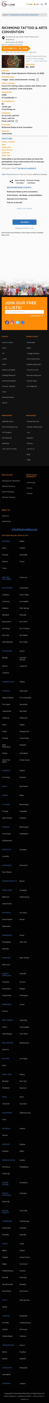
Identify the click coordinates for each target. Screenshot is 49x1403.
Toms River (24, 1034)
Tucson (22, 561)
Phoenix (22, 548)
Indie (4, 392)
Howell (22, 919)
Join (4, 174)
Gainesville (23, 704)
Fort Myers (6, 704)
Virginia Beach (7, 1336)
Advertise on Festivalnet (11, 481)
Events (5, 336)
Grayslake (23, 811)
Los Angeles (24, 601)
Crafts (4, 359)
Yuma (4, 568)
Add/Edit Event (7, 421)
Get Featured (7, 438)
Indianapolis (24, 834)
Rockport (23, 1284)
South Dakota (5, 1212)
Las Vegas (23, 1059)
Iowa (4, 786)
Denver (5, 666)
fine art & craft (32, 370)
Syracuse (23, 1088)
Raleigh (22, 989)
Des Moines (24, 786)
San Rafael (23, 635)
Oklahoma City (25, 1113)
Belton (4, 1250)
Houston (23, 1271)
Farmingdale (24, 1027)
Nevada (5, 1059)
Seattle (4, 1359)
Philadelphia (24, 1167)
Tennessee (7, 1221)
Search (4, 403)
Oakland (5, 608)
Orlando (5, 738)
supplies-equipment (34, 364)
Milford (22, 682)
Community (31, 482)
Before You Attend (24, 208)
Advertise (5, 443)
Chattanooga (24, 1221)
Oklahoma (7, 1113)
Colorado (7, 651)
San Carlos (23, 622)
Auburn (22, 1345)
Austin (22, 1244)
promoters (7, 415)
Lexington (23, 850)
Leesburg (5, 718)
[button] (37, 79)
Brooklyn (5, 1081)
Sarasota (23, 745)
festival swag (32, 381)
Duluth (22, 935)
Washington (8, 1345)
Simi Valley (24, 642)
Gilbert (22, 541)
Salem (22, 1151)
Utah (4, 1300)
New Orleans (7, 872)
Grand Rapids (7, 919)
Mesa (4, 548)
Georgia (6, 771)
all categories (32, 386)
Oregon (6, 1144)
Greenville (5, 1202)
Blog (28, 454)
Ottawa (22, 1128)
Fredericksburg (7, 1271)
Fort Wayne (6, 834)
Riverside (23, 615)
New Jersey (7, 1020)
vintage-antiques (33, 353)
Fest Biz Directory (8, 486)
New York (7, 1074)
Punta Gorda (24, 738)
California (7, 588)
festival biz (7, 475)
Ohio (4, 1097)
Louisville (5, 856)
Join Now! (25, 222)
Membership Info (33, 421)
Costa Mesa (24, 588)
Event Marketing (8, 492)
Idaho (5, 795)
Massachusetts (8, 881)
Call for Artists (7, 342)
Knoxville (23, 1228)
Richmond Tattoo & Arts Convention (22, 191)
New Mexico (7, 1043)
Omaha (5, 1011)
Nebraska (6, 1004)
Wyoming (6, 1383)
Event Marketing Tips (10, 427)
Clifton (4, 1027)
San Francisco (25, 628)
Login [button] (32, 228)
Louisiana (7, 865)
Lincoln (22, 1004)
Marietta (23, 777)
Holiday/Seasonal (8, 375)
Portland (5, 1151)
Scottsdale (23, 555)
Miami (4, 725)
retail (29, 348)
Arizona (6, 541)
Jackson (23, 1383)
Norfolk (5, 1329)
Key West (23, 711)
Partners (30, 443)
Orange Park (24, 731)
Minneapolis (6, 942)
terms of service (10, 1396)
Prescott (5, 555)
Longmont (23, 666)
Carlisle (22, 1160)
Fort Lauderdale (25, 698)
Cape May (23, 1020)
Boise (22, 795)
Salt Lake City (25, 1300)
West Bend (6, 1374)
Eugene (22, 1144)
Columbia (23, 1193)
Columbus (23, 1104)
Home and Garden (9, 381)
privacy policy (38, 1396)
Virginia (6, 1316)
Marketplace (32, 336)
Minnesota (7, 935)
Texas (5, 1244)
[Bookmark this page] (22, 322)
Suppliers (30, 438)
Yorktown (23, 1336)
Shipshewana (7, 840)
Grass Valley (24, 595)
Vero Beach (24, 753)
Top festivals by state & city (15, 535)
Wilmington (24, 995)
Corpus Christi (25, 1257)
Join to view (7, 138)
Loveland (5, 673)
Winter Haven (25, 760)
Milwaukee (23, 1368)
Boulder (5, 658)
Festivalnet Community (31, 476)
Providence (24, 1183)
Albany (22, 1074)
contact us (24, 1399)
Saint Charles (7, 818)
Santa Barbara (7, 642)
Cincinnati (5, 1104)
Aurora (22, 651)
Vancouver (23, 577)
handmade (31, 342)
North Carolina (6, 975)
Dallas (4, 1264)
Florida (6, 691)
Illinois (6, 804)
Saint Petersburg (6, 746)
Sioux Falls (23, 1211)
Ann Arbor (23, 913)
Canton (22, 1250)
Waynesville (6, 995)
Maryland (7, 890)
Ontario (6, 1128)
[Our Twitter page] (17, 322)
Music (4, 348)
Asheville (23, 974)
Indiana (5, 827)
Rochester (6, 1088)
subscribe (35, 316)
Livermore (6, 601)
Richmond (23, 1329)
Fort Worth (24, 1264)
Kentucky (6, 850)
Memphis (5, 1235)
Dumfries (5, 1323)
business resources (34, 375)
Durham (23, 982)
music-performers (33, 359)
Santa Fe (5, 1049)
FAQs (29, 460)
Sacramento (6, 622)
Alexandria (23, 1316)
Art (3, 353)
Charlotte (5, 982)
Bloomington (24, 804)
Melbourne (23, 718)
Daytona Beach (8, 698)
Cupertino (5, 595)
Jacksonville (6, 711)
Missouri (6, 958)
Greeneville (6, 1228)
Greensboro (6, 989)
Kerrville (5, 1277)
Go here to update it (27, 168)
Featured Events (8, 397)
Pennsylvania (8, 1160)
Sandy (4, 1307)
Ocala (4, 731)
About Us (6, 510)
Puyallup (23, 1352)
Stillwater (5, 949)
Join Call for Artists (9, 449)
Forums (29, 488)
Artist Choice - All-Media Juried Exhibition (24, 195)
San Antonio (6, 1291)
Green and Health (8, 370)
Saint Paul (23, 942)
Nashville (23, 1235)
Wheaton (23, 818)
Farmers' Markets (8, 386)
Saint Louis (6, 965)
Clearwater (24, 691)
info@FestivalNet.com (24, 529)
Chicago (5, 811)
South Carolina (6, 1194)
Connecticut (8, 682)
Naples (22, 725)
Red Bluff (5, 615)
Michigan (6, 913)
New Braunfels (7, 1284)
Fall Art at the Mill (14, 202)
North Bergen (7, 1034)
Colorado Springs (23, 659)
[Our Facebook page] (7, 322)
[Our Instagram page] (12, 322)
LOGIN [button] (30, 4)
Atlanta (22, 771)
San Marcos (24, 1291)
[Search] (42, 4)
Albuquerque (24, 1043)
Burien (4, 1352)
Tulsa (4, 1119)
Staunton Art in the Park (17, 199)
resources (31, 415)
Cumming (5, 777)
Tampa (4, 753)
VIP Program (7, 432)
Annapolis (23, 890)
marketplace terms (24, 1396)
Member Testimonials (34, 427)
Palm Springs (24, 608)
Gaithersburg (24, 897)
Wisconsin (7, 1368)
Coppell (5, 1257)
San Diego (6, 628)
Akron (22, 1097)
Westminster (7, 904)
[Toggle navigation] (45, 3)
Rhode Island (5, 1184)
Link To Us (30, 449)
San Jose (5, 635)
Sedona (5, 561)
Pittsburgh (6, 1174)
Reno (4, 1065)
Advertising (6, 521)
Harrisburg (6, 1167)
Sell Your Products (8, 497)
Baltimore (5, 897)
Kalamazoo (6, 926)
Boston (22, 881)
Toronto (5, 1135)
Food (4, 364)
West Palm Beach (6, 761)
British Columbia (6, 578)
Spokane (23, 1359)
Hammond (23, 865)
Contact (30, 493)
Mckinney (23, 1277)
